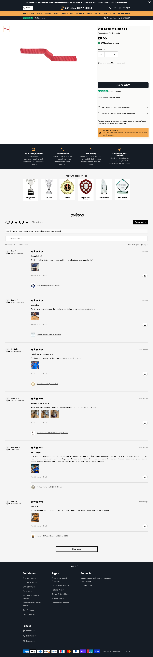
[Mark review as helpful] (145, 275)
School (112, 13)
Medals (89, 13)
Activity (56, 13)
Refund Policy (58, 589)
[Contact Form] (110, 18)
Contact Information (60, 602)
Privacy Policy (58, 598)
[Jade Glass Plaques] (122, 189)
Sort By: (131, 245)
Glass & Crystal (67, 13)
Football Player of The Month (32, 604)
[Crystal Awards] (104, 189)
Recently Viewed (124, 13)
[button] (44, 222)
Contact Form (86, 585)
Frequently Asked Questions (59, 579)
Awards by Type (28, 13)
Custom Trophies (30, 582)
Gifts (105, 13)
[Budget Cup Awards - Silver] (49, 189)
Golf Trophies (28, 610)
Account (112, 8)
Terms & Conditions (60, 594)
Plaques (98, 13)
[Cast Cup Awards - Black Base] (30, 190)
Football (48, 13)
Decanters (27, 591)
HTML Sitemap (29, 614)
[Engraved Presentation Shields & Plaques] (86, 190)
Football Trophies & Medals (31, 596)
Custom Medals (29, 578)
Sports (39, 13)
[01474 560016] (124, 18)
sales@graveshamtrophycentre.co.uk (96, 578)
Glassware (80, 13)
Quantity (102, 49)
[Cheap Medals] (67, 189)
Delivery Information (60, 585)
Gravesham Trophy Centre (120, 651)
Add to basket (123, 85)
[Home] (76, 8)
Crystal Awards (29, 586)
